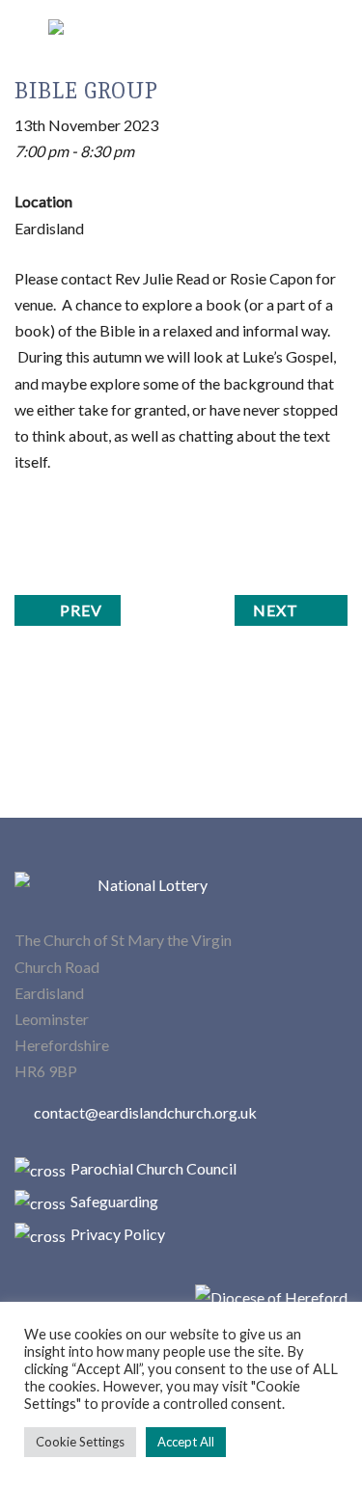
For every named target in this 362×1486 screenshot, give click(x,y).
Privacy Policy (117, 1234)
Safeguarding (114, 1201)
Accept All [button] (185, 1441)
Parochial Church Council (153, 1168)
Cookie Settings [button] (80, 1441)
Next (277, 610)
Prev (81, 610)
